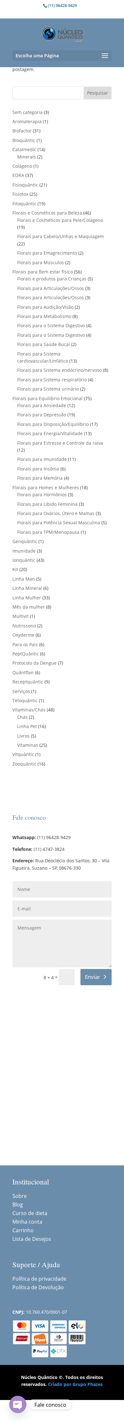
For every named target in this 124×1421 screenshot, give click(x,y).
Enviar (92, 976)
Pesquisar (97, 93)
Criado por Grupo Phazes (75, 1384)
